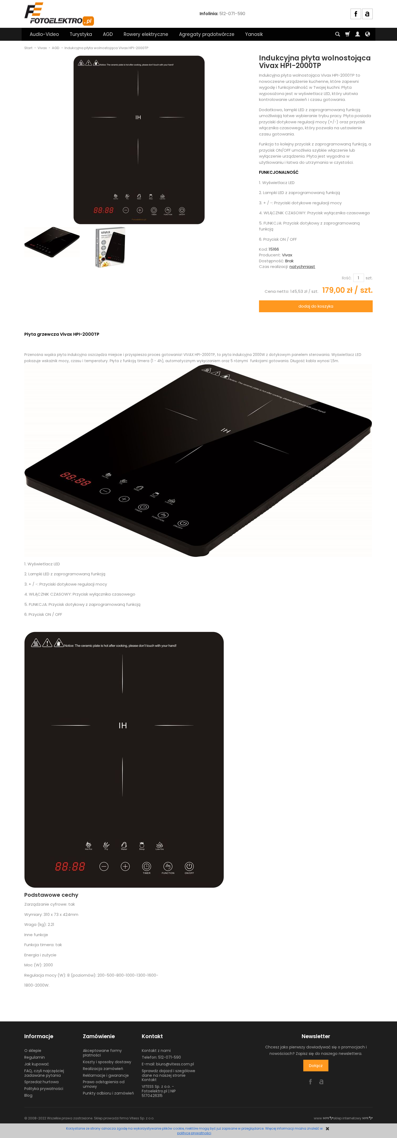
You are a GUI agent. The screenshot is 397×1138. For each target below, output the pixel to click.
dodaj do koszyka (315, 306)
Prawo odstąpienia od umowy (104, 1084)
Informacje (38, 1036)
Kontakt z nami (156, 1050)
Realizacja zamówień (103, 1068)
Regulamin (34, 1057)
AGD (108, 34)
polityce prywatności (194, 1133)
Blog (28, 1095)
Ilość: (347, 278)
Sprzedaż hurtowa (41, 1082)
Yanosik (254, 34)
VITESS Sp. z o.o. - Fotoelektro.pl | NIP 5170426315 (159, 1091)
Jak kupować (36, 1064)
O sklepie (32, 1050)
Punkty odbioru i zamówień (108, 1093)
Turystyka (81, 34)
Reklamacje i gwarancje (106, 1075)
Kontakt (152, 1036)
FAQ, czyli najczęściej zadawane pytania (44, 1073)
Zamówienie (99, 1036)
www (318, 1118)
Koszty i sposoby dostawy (107, 1062)
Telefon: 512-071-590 (161, 1057)
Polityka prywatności (43, 1088)
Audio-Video (44, 34)
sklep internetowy (347, 1118)
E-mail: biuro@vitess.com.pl (168, 1064)
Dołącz (316, 1065)
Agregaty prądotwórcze (206, 34)
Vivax (287, 255)
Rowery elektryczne (146, 34)
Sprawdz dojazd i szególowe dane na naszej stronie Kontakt (168, 1075)
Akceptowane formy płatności (102, 1053)
